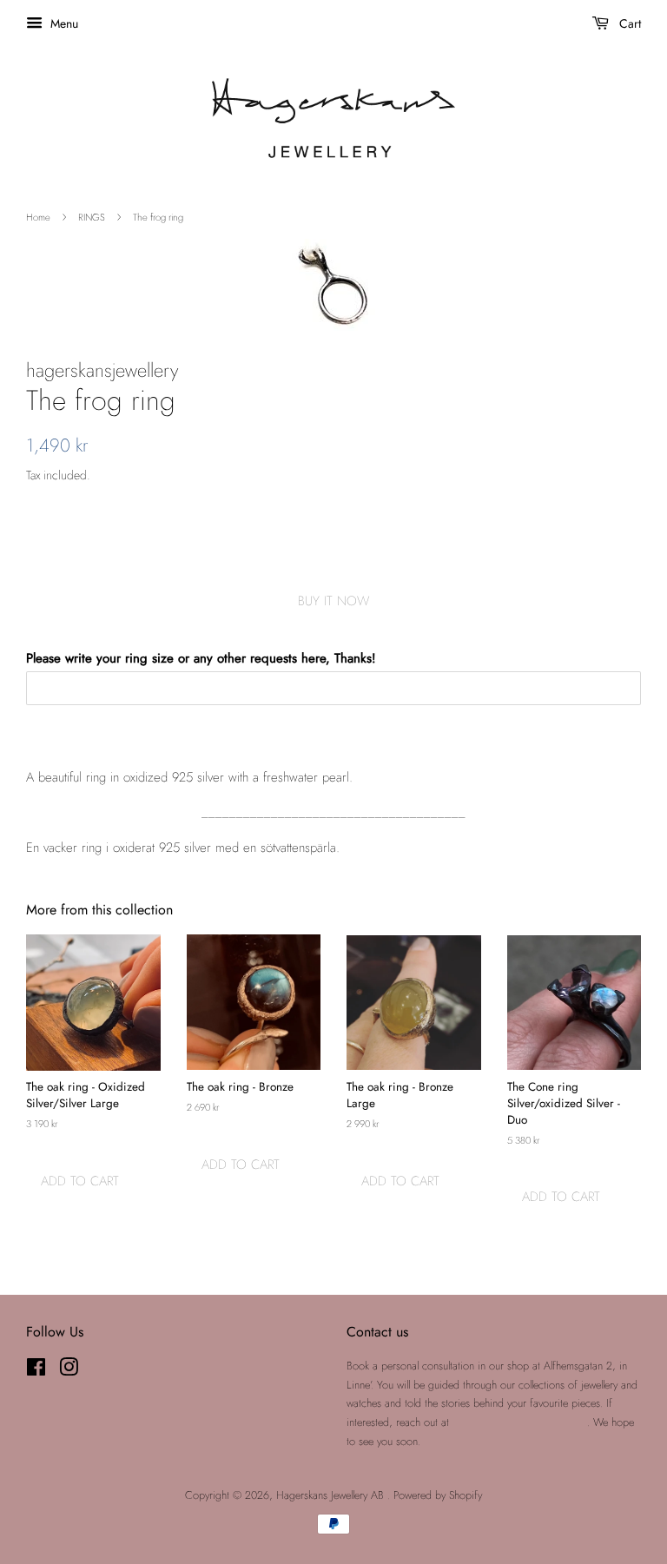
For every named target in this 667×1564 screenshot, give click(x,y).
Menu (62, 23)
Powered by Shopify (437, 1495)
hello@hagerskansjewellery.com (519, 1422)
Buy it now (333, 600)
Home (38, 217)
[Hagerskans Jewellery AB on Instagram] (68, 1371)
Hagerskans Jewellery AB (331, 1495)
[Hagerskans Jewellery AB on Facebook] (36, 1371)
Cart (628, 23)
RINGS (91, 217)
